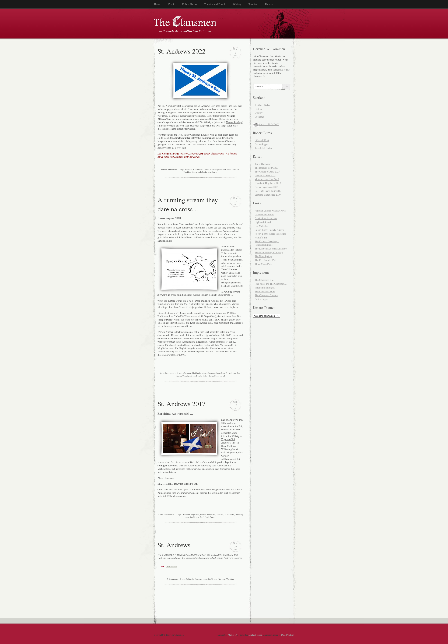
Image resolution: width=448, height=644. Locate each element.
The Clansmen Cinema (266, 295)
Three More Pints (263, 264)
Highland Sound (263, 222)
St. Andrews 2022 (181, 50)
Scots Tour (220, 373)
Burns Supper (261, 144)
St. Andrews (197, 169)
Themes (269, 4)
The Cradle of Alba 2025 (267, 171)
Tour (239, 373)
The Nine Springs (263, 256)
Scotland (188, 169)
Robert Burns (189, 4)
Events (228, 169)
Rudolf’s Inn (261, 237)
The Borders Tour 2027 (266, 167)
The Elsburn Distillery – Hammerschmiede (267, 243)
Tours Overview (263, 164)
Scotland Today (262, 105)
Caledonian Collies (264, 214)
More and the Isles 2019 (267, 179)
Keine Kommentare (169, 169)
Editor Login (261, 299)
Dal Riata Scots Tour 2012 (268, 190)
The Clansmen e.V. (264, 279)
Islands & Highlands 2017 (268, 183)
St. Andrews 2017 (181, 403)
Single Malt (196, 172)
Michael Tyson (255, 634)
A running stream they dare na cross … (188, 204)
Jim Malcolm (261, 226)
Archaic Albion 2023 (265, 175)
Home (157, 4)
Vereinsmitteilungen (265, 287)
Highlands (196, 373)
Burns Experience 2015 (266, 187)
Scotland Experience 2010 (268, 194)
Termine (253, 4)
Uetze (184, 375)
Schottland (211, 514)
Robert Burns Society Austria (269, 229)
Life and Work (262, 140)
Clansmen (187, 373)
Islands (204, 373)
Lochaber (259, 116)
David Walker (287, 634)
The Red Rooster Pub (265, 260)
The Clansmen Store (265, 291)
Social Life (206, 172)
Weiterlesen (171, 566)
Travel (206, 169)
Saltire (188, 579)
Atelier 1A (232, 634)
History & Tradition (211, 375)
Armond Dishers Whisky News (270, 210)
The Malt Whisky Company (269, 252)
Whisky (237, 4)
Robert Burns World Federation (270, 233)
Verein (171, 4)
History (258, 109)
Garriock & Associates (266, 218)
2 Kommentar (172, 579)
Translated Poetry (263, 148)
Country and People (215, 4)
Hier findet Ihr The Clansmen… (271, 283)
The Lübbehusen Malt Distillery (271, 248)
